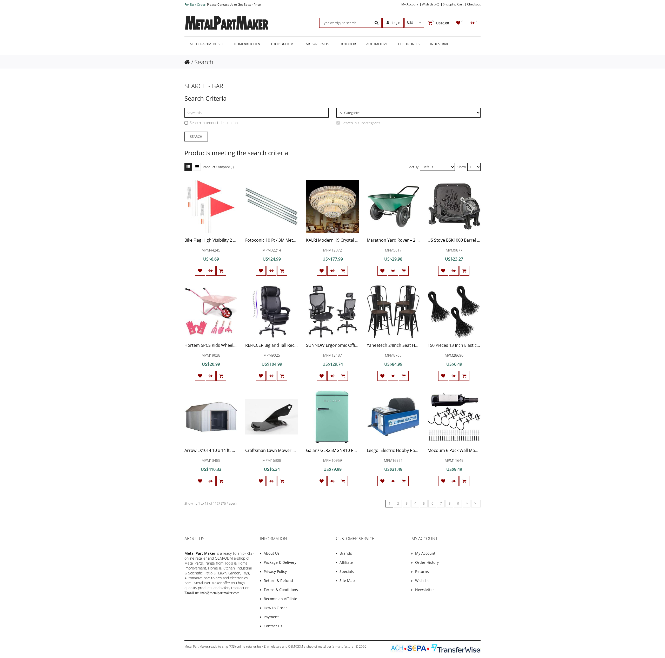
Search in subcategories (361, 122)
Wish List (423, 580)
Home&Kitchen (247, 44)
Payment (271, 616)
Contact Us (273, 625)
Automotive (377, 44)
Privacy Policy (275, 571)
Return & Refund (278, 580)
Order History (427, 562)
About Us (272, 553)
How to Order (275, 607)
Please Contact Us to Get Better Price (234, 4)
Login (395, 22)
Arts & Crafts (317, 44)
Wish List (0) (430, 4)
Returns (422, 571)
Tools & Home (283, 44)
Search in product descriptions (215, 122)
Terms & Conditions (281, 589)
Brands (346, 553)
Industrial (439, 44)
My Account (409, 4)
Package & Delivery (280, 562)
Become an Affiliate (280, 598)
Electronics (409, 44)
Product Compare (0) (219, 167)
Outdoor (348, 44)
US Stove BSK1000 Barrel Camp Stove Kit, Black (473, 240)
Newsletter (424, 589)
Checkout (474, 4)
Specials (347, 571)
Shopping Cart (453, 4)
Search (203, 62)
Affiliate (346, 562)
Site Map (347, 580)
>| (476, 503)
